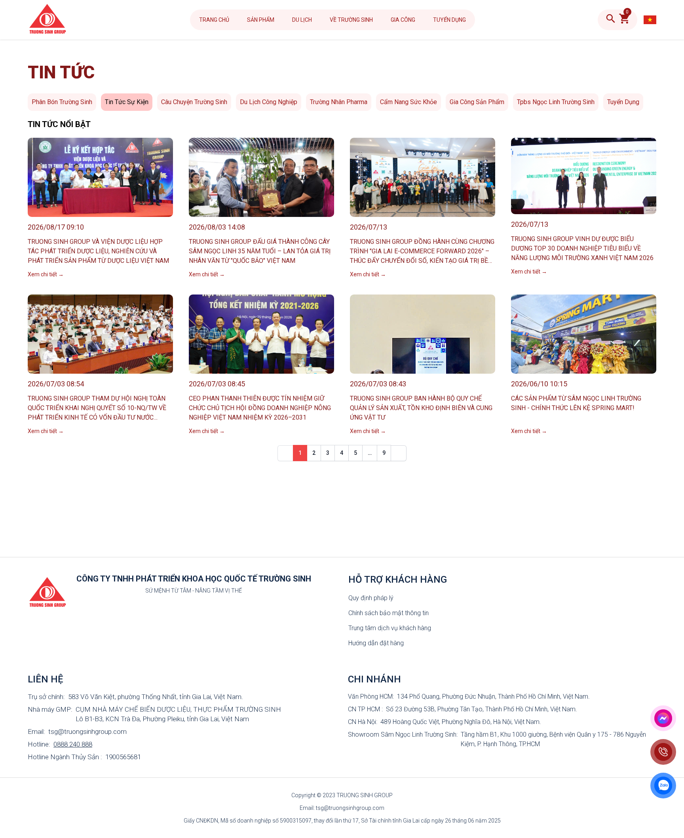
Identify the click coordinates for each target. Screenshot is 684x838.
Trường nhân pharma (338, 102)
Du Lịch (302, 20)
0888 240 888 (72, 744)
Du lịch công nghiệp (268, 102)
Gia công (403, 20)
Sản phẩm (260, 20)
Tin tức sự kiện (126, 102)
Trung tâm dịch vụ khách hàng (389, 628)
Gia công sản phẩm (477, 102)
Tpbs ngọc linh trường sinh (556, 102)
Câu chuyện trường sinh (194, 102)
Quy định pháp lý (370, 598)
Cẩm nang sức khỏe (408, 102)
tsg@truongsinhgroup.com (87, 731)
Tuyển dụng (449, 20)
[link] (285, 453)
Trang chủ (214, 20)
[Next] (399, 453)
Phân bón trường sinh (62, 102)
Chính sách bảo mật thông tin (388, 613)
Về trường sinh (351, 20)
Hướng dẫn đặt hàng (376, 643)
